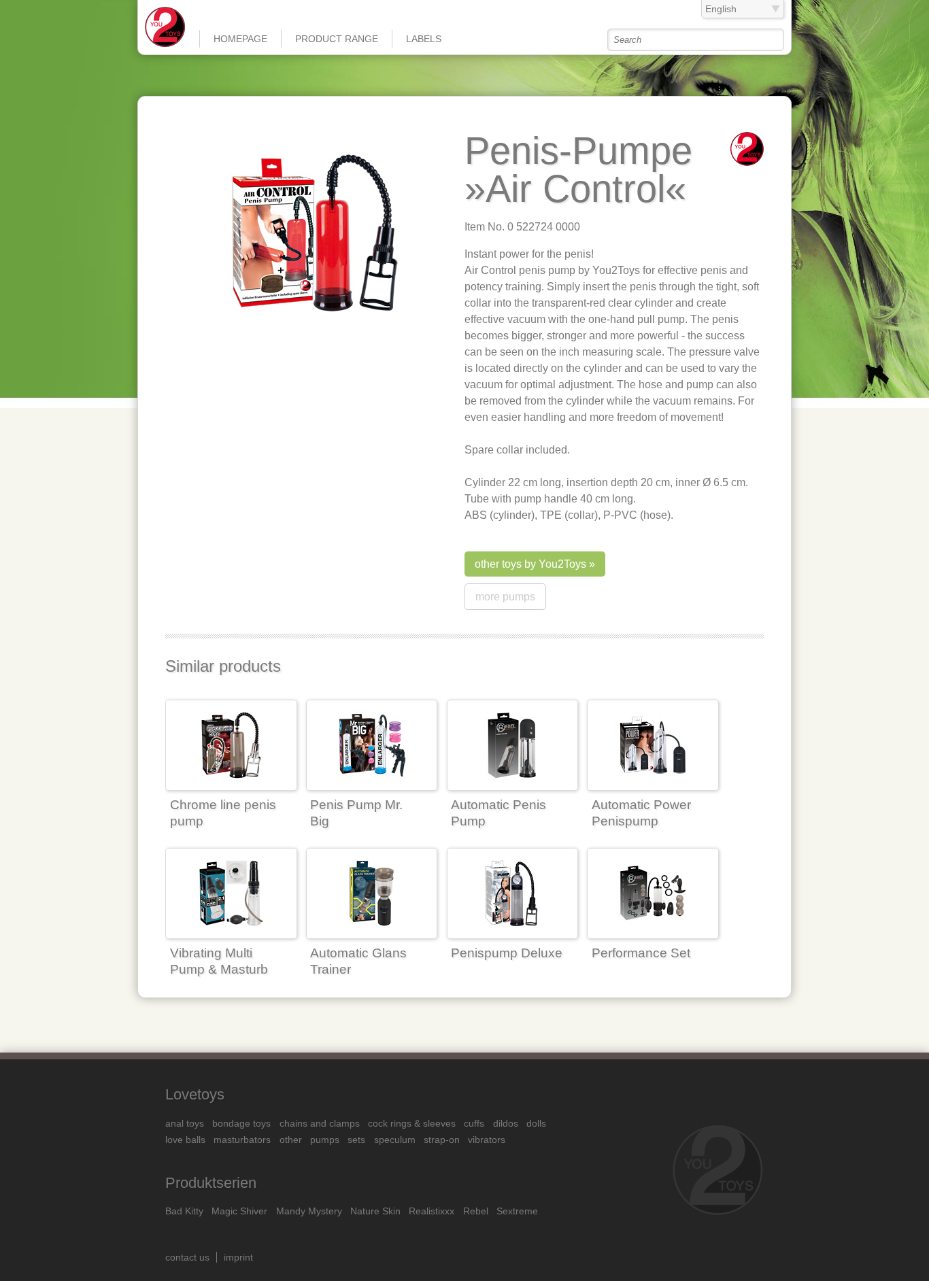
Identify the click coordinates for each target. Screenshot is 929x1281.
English (721, 8)
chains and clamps (320, 1123)
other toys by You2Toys (530, 564)
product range (336, 38)
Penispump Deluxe (506, 953)
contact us (187, 1257)
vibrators (486, 1139)
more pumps (505, 596)
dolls (536, 1123)
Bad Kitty (184, 1211)
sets (356, 1139)
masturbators (242, 1139)
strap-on (442, 1139)
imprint (238, 1257)
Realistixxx (431, 1211)
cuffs (474, 1123)
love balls (185, 1139)
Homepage (240, 38)
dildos (505, 1123)
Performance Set (641, 953)
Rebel (475, 1211)
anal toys (184, 1123)
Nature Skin (375, 1211)
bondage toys (241, 1123)
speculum (395, 1139)
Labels (423, 38)
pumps (324, 1139)
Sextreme (517, 1211)
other (291, 1139)
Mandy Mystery (309, 1211)
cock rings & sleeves (412, 1123)
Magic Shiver (239, 1211)
